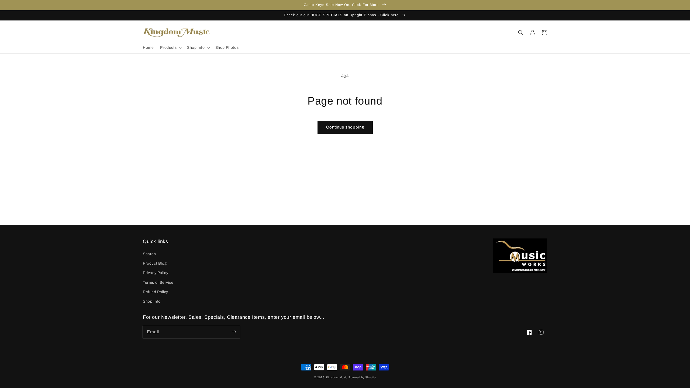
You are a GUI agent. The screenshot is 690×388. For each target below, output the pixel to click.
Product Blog (155, 263)
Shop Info (151, 301)
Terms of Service (158, 282)
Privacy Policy (155, 273)
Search (149, 254)
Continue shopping (345, 127)
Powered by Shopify (362, 377)
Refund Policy (155, 292)
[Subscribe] (234, 332)
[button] (170, 47)
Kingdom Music (336, 377)
